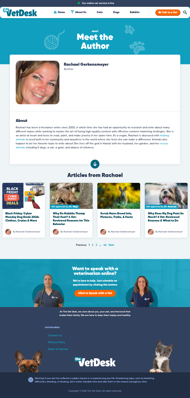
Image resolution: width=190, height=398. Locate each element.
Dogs (116, 12)
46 (104, 245)
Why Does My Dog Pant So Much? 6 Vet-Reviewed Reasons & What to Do (166, 217)
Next (111, 245)
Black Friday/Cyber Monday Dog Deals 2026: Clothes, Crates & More (22, 217)
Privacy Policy (56, 342)
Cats (100, 12)
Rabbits (135, 12)
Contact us (55, 335)
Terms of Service (58, 349)
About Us (80, 12)
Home (61, 12)
